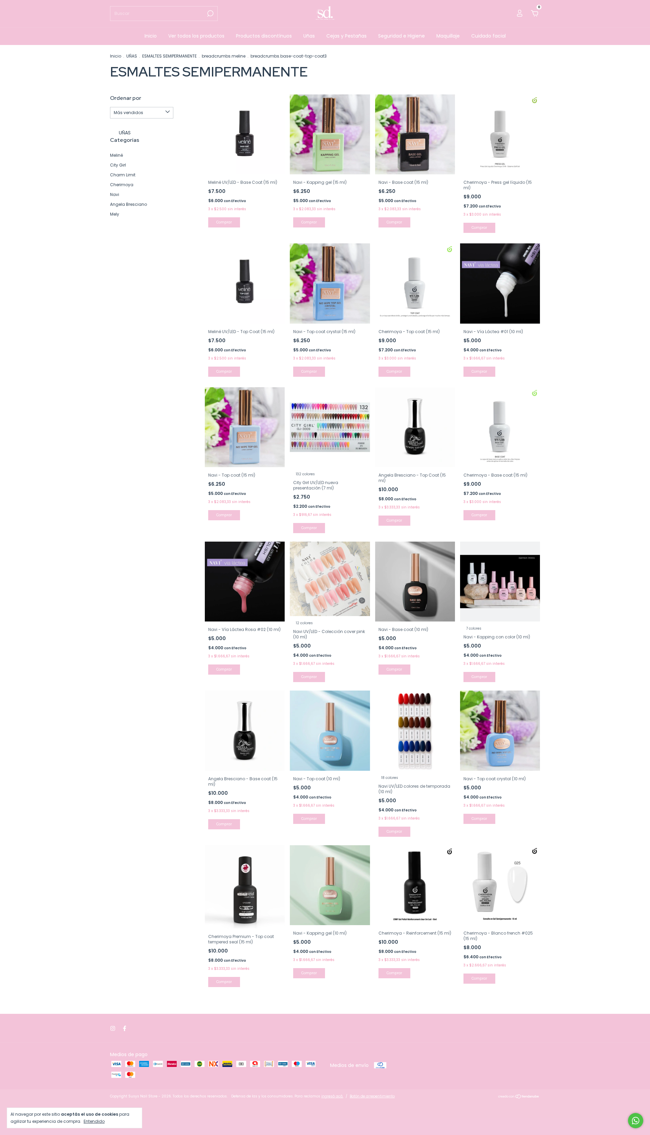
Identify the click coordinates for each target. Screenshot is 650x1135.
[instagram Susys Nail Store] (112, 1028)
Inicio (151, 35)
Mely (114, 214)
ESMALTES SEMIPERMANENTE (169, 56)
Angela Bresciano (128, 204)
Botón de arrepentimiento (372, 1096)
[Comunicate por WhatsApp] (635, 1120)
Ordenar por (125, 98)
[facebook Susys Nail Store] (124, 1028)
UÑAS (131, 56)
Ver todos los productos (196, 35)
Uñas (309, 35)
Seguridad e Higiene (401, 35)
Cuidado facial (488, 35)
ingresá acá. (332, 1096)
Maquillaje (448, 35)
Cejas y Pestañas (346, 35)
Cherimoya (121, 185)
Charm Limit (122, 175)
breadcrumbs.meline (223, 56)
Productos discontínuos (264, 35)
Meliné (116, 155)
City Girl (118, 165)
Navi (114, 194)
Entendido (94, 1121)
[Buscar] (209, 13)
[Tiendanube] (519, 1097)
